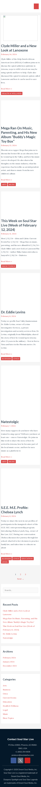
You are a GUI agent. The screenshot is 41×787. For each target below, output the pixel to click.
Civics (16, 359)
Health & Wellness (12, 93)
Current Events (9, 698)
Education (27, 558)
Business (6, 359)
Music (12, 184)
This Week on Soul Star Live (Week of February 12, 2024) (19, 225)
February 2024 (9, 658)
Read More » (6, 88)
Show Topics (8, 266)
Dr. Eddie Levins (13, 312)
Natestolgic (10, 422)
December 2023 (10, 666)
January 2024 (8, 662)
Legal (5, 562)
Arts (4, 184)
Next (20, 579)
